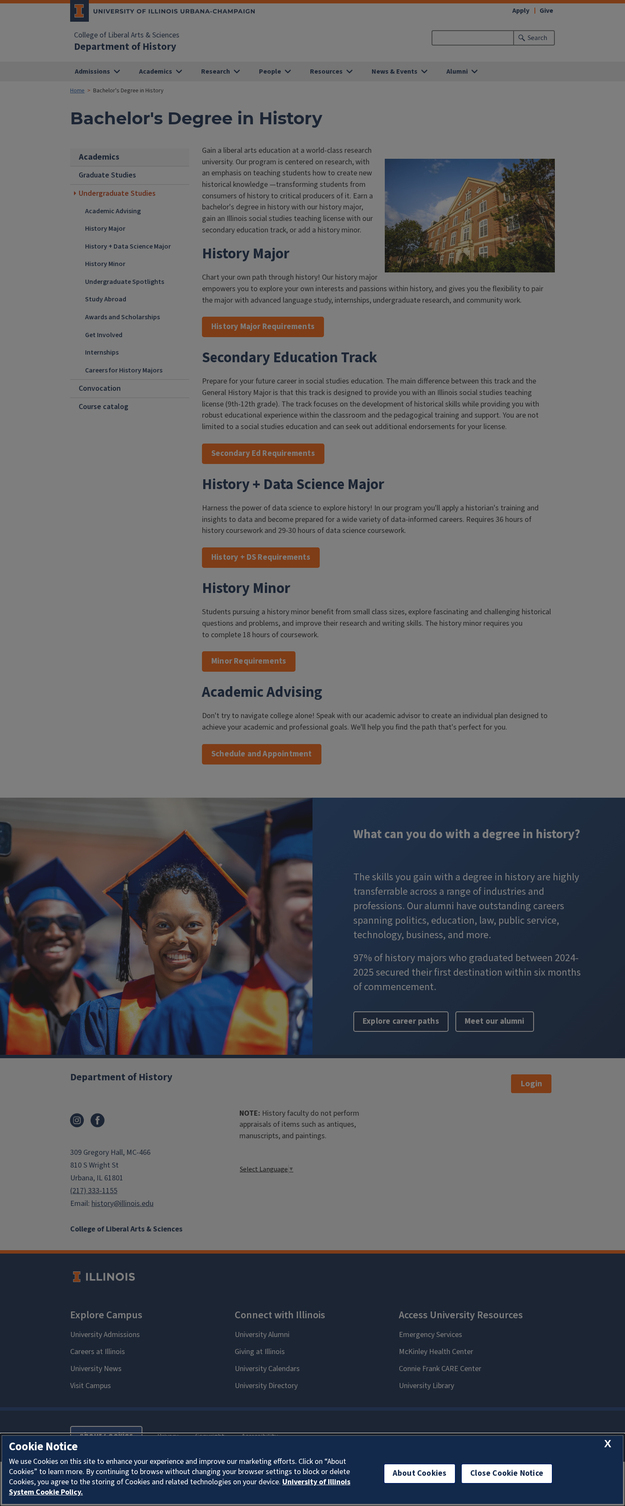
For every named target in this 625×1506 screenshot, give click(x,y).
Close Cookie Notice (506, 1473)
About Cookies (419, 1473)
